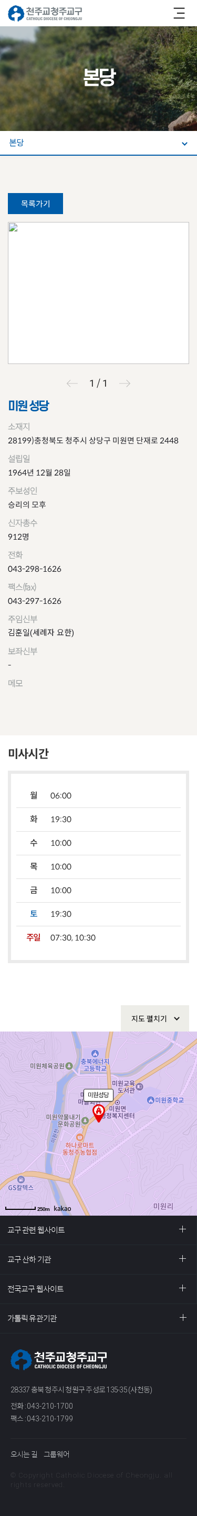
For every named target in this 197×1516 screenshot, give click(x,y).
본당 (16, 143)
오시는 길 (24, 1454)
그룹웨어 (56, 1454)
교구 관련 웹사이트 (36, 1230)
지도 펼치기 (149, 1019)
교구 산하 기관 (29, 1260)
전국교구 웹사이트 (35, 1289)
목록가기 (35, 204)
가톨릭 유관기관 (32, 1318)
